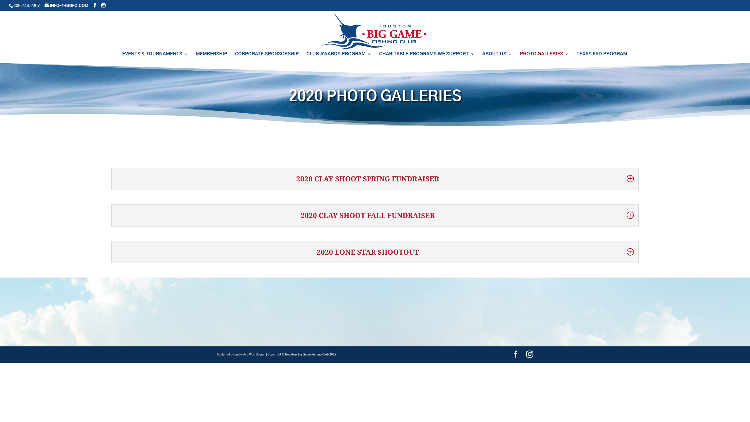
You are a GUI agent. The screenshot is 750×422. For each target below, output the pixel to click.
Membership (211, 54)
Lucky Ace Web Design (249, 354)
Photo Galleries (541, 54)
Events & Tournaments (152, 54)
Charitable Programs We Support (424, 54)
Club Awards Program (336, 54)
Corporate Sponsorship (267, 54)
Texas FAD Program (602, 54)
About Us (494, 54)
